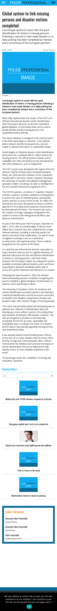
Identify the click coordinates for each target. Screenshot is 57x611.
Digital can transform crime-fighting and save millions (28, 445)
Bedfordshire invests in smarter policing (28, 495)
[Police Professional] (28, 2)
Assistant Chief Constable (16, 518)
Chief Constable (12, 535)
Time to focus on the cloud (28, 470)
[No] (53, 601)
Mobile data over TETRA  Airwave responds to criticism (28, 399)
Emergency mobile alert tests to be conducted (28, 424)
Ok (29, 606)
